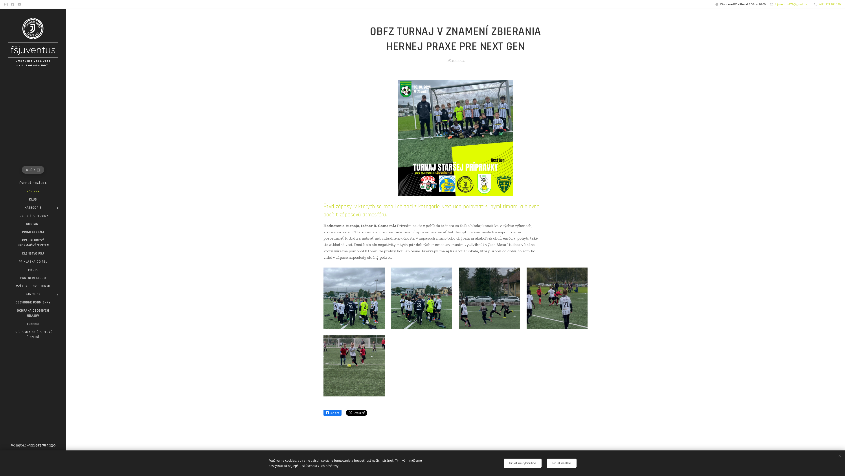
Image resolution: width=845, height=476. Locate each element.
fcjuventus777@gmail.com (792, 4)
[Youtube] (19, 4)
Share (335, 413)
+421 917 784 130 (830, 4)
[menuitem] (33, 183)
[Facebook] (12, 4)
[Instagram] (6, 4)
